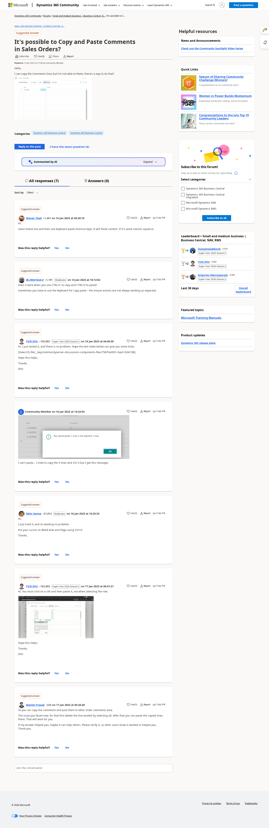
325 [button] (49, 705)
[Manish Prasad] (22, 705)
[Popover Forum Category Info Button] (236, 173)
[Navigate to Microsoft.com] (18, 5)
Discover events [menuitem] (132, 5)
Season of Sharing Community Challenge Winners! (221, 78)
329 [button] (233, 275)
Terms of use (233, 803)
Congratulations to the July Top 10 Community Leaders (224, 117)
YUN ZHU (32, 341)
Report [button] (70, 56)
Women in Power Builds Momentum (225, 96)
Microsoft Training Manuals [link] (201, 318)
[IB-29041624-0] (22, 280)
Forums (47, 15)
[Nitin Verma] (22, 514)
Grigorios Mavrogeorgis (213, 275)
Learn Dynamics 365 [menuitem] (158, 5)
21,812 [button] (48, 513)
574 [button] (225, 249)
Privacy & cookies (211, 803)
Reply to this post (29, 146)
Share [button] (56, 56)
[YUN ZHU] (22, 342)
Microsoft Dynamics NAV (201, 202)
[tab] (41, 182)
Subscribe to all (216, 218)
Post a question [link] (243, 5)
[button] (210, 5)
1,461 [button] (47, 218)
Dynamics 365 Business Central (49, 132)
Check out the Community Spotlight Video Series (212, 48)
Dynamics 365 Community (57, 5)
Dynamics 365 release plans (198, 343)
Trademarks (251, 803)
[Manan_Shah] (22, 218)
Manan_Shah (34, 218)
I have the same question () (69, 146)
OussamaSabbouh (209, 249)
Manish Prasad (35, 705)
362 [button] (214, 262)
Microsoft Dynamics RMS (201, 208)
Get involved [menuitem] (90, 5)
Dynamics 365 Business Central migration (205, 196)
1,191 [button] (49, 280)
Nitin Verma (33, 513)
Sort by (19, 192)
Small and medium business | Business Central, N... (79, 15)
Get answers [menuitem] (110, 5)
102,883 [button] (45, 341)
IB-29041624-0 (35, 280)
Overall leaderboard (243, 289)
